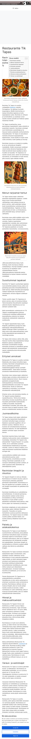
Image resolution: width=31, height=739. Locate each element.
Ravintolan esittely (15, 60)
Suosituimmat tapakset (17, 64)
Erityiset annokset (16, 66)
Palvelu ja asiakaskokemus (17, 72)
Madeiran (13, 107)
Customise (15, 731)
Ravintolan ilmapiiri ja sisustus (19, 70)
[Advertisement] (15, 26)
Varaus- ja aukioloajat (17, 76)
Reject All (15, 735)
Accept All (15, 727)
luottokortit (22, 643)
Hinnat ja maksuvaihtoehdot (18, 74)
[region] (15, 726)
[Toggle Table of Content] (25, 58)
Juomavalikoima (15, 68)
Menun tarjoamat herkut (17, 62)
